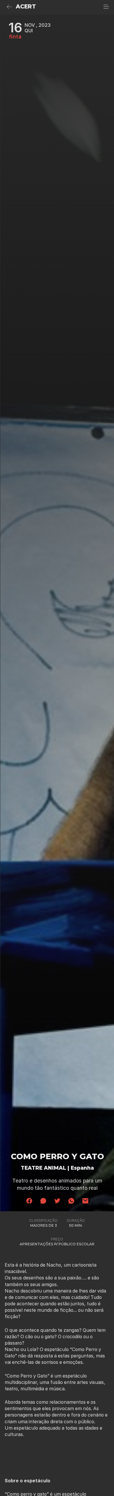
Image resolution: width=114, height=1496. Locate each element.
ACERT (26, 6)
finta (15, 36)
